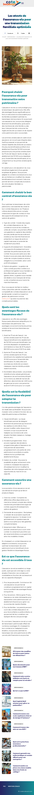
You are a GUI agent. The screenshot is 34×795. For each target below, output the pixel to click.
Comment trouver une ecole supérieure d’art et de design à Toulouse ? (22, 716)
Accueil (4, 37)
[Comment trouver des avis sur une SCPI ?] (6, 726)
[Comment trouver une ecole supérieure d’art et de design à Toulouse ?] (6, 714)
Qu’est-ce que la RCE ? (21, 691)
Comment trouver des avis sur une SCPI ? (21, 728)
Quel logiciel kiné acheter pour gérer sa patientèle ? (21, 703)
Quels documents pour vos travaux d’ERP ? (21, 666)
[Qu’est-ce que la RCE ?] (6, 689)
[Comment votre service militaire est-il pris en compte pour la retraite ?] (6, 676)
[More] (29, 33)
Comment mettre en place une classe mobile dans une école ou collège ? (22, 769)
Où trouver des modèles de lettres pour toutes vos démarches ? (22, 653)
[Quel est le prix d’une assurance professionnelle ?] (6, 743)
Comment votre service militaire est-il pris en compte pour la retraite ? (22, 678)
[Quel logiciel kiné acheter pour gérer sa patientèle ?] (6, 701)
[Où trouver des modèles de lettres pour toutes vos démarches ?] (6, 651)
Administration (11, 37)
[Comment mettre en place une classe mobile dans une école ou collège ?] (6, 768)
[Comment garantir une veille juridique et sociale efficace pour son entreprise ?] (6, 755)
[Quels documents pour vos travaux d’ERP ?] (6, 664)
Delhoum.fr (6, 299)
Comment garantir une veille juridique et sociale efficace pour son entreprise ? (22, 756)
